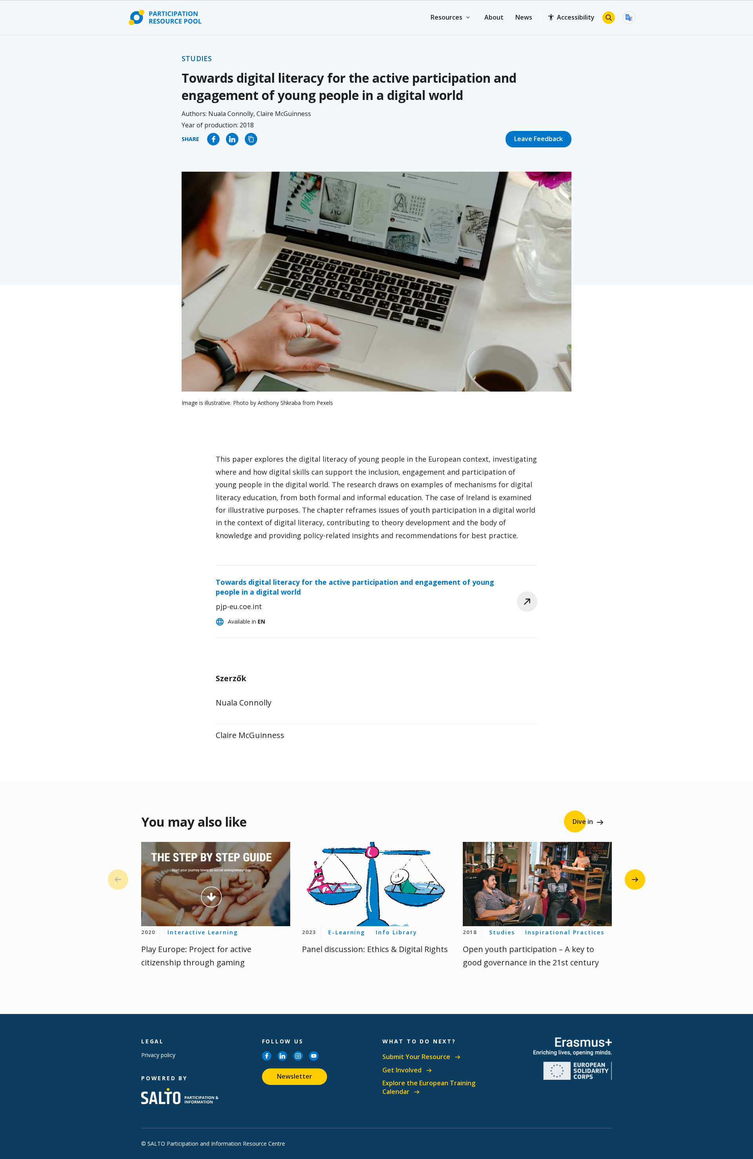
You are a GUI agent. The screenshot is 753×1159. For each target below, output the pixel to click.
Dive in (583, 821)
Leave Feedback (538, 138)
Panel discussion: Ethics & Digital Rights (375, 949)
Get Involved (402, 1070)
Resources (446, 17)
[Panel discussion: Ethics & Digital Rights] (376, 884)
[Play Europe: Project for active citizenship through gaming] (215, 884)
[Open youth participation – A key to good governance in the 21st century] (537, 884)
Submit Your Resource (416, 1057)
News (523, 17)
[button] (635, 879)
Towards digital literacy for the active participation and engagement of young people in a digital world (355, 587)
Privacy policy (158, 1055)
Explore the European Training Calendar (428, 1087)
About (494, 17)
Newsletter (294, 1076)
